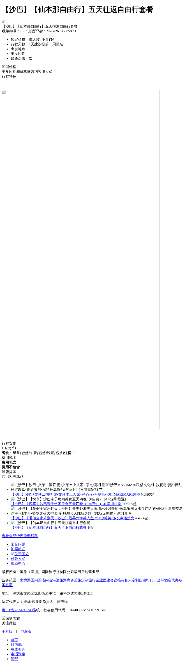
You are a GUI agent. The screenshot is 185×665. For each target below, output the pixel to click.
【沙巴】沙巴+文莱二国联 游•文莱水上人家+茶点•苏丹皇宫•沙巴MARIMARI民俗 (75, 494)
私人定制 (132, 580)
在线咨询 (18, 649)
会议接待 (117, 580)
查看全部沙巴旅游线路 (20, 536)
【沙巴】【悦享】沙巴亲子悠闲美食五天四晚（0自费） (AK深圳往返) (66, 504)
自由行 (144, 580)
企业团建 (103, 580)
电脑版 (26, 631)
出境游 (25, 580)
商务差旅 (74, 580)
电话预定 (18, 654)
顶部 (14, 659)
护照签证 (18, 549)
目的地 (16, 644)
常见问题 (18, 544)
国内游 (36, 580)
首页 (14, 640)
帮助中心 (18, 563)
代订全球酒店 (160, 580)
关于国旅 (21, 554)
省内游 (47, 580)
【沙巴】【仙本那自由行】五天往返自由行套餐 (49, 527)
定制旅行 (88, 580)
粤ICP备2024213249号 (19, 610)
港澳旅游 (59, 580)
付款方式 (18, 559)
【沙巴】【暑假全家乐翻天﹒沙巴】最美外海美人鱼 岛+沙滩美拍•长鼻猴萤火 (72, 518)
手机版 (7, 631)
